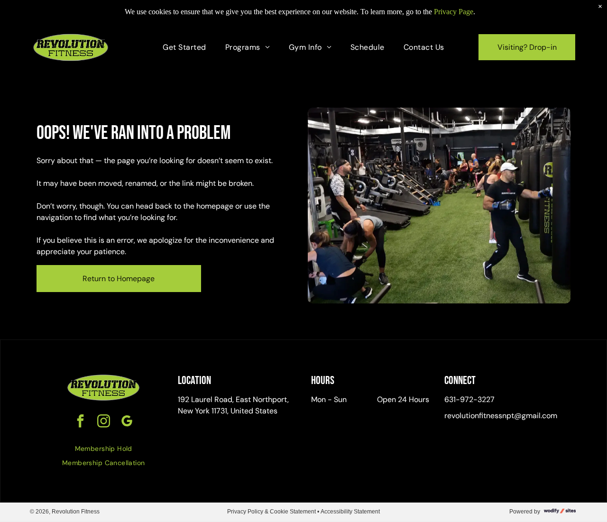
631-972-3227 (469, 399)
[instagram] (103, 422)
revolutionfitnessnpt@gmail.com (500, 416)
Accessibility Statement (350, 511)
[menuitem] (184, 47)
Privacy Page (453, 12)
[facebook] (80, 422)
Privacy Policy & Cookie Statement (271, 511)
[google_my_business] (126, 422)
